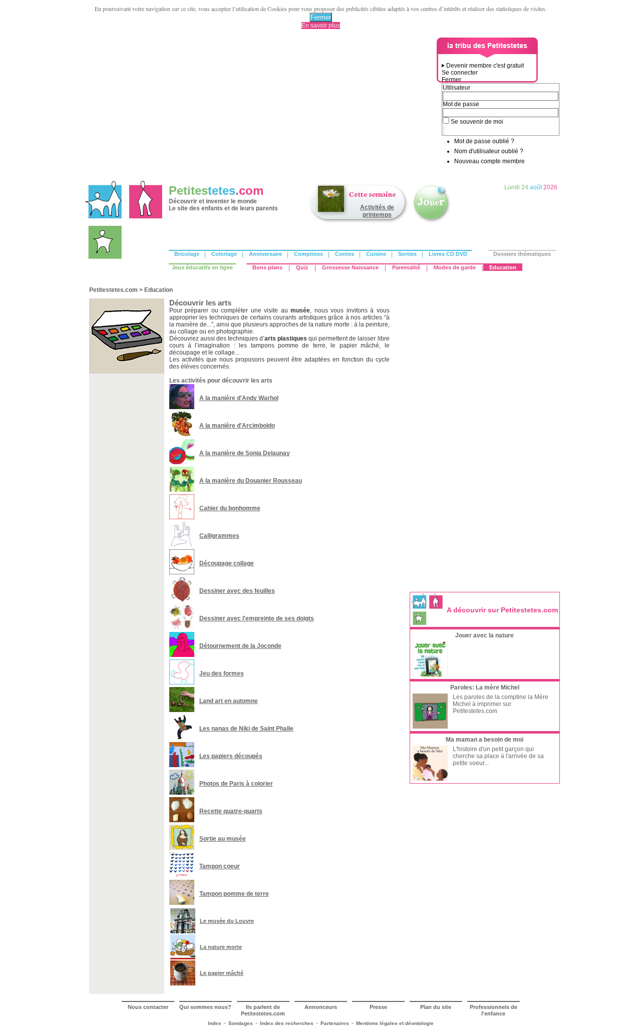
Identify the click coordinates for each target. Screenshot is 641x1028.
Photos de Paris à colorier (236, 783)
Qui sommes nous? (205, 1007)
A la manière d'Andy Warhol (238, 398)
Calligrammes (219, 535)
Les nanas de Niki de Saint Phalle (246, 728)
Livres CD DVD (448, 254)
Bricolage (186, 254)
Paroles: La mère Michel (484, 687)
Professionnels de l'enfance (493, 1010)
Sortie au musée (222, 838)
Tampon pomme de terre (234, 893)
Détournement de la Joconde (240, 645)
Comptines (308, 254)
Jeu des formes (221, 673)
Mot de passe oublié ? (484, 141)
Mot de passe (461, 104)
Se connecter (460, 72)
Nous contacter (148, 1007)
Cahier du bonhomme (229, 508)
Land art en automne (228, 701)
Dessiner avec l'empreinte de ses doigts (256, 618)
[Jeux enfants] (431, 221)
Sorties (407, 254)
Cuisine (376, 254)
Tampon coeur (219, 866)
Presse (378, 1007)
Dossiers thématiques (522, 254)
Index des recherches (286, 1023)
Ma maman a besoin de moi (484, 739)
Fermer (320, 17)
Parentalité (406, 267)
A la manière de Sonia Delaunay (244, 453)
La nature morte (221, 947)
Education (502, 267)
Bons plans (267, 267)
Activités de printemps (377, 211)
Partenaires (334, 1023)
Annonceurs (320, 1007)
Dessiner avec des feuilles (237, 590)
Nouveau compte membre (489, 161)
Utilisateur (456, 87)
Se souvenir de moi (477, 121)
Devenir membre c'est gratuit (485, 65)
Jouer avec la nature (484, 635)
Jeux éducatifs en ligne (202, 267)
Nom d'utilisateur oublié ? (488, 151)
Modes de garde (455, 267)
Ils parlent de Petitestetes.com (263, 1010)
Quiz (302, 267)
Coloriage (224, 254)
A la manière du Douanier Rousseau (250, 480)
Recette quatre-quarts (230, 811)
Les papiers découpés (230, 756)
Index (214, 1023)
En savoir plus (320, 25)
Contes (344, 254)
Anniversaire (265, 254)
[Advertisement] (261, 108)
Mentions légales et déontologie (395, 1023)
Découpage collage (226, 563)
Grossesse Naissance (350, 267)
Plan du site (435, 1007)
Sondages (240, 1023)
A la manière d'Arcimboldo (237, 425)
